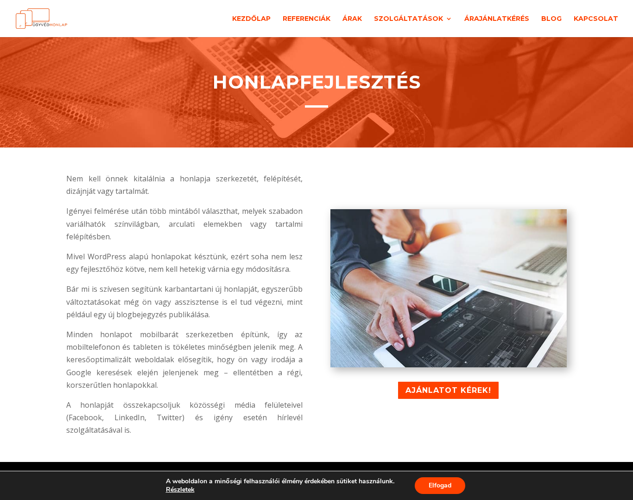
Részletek (180, 490)
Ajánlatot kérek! (448, 390)
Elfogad (440, 485)
